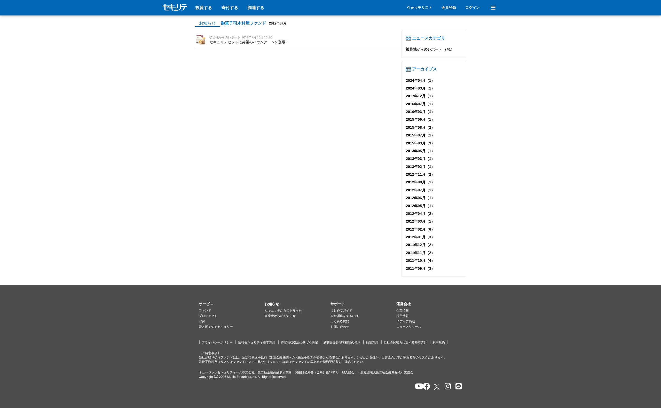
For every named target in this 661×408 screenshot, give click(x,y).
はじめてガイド (341, 310)
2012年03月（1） (420, 221)
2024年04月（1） (420, 80)
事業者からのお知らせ (280, 316)
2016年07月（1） (420, 104)
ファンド (205, 310)
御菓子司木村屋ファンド (243, 23)
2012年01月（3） (420, 237)
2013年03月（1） (420, 159)
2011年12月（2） (420, 245)
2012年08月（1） (420, 182)
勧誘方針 (372, 342)
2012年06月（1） (420, 198)
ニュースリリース (408, 327)
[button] (232, 303)
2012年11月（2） (420, 174)
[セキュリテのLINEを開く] (457, 387)
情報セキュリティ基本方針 (256, 342)
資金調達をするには (344, 316)
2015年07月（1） (420, 135)
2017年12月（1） (420, 96)
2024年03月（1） (420, 88)
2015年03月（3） (420, 143)
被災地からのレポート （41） (430, 49)
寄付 (202, 321)
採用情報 (402, 316)
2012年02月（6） (420, 229)
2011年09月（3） (420, 268)
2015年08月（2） (420, 127)
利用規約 (438, 342)
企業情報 (402, 310)
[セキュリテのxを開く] (437, 387)
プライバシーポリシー (217, 342)
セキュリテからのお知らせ (283, 310)
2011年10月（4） (420, 260)
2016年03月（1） (420, 112)
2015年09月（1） (420, 119)
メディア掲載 (405, 321)
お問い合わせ (339, 327)
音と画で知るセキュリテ (216, 327)
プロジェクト (208, 316)
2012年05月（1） (420, 206)
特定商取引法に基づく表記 (299, 342)
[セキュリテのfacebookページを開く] (425, 387)
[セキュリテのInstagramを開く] (446, 387)
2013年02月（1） (420, 167)
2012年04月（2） (420, 213)
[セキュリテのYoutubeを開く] (417, 387)
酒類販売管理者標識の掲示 (341, 342)
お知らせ (207, 23)
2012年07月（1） (420, 190)
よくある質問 (339, 321)
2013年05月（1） (420, 151)
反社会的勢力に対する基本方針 (405, 342)
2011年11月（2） (420, 253)
